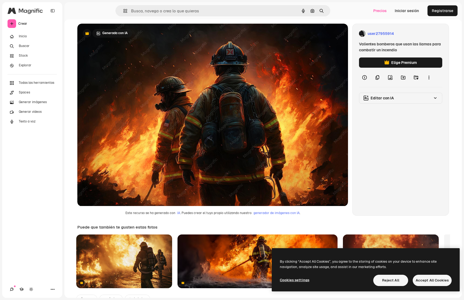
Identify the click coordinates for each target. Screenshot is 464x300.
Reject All (390, 280)
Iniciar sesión (407, 10)
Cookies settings (294, 280)
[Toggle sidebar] (52, 10)
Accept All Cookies (432, 280)
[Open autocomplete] (123, 11)
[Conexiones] (12, 289)
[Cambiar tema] (31, 289)
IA (178, 213)
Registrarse (442, 10)
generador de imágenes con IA (276, 213)
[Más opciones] (428, 77)
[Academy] (21, 289)
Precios (380, 10)
